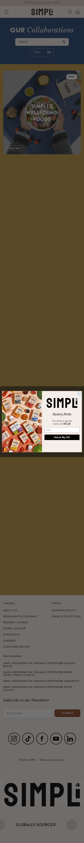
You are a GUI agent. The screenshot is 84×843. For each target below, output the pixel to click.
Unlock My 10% (62, 437)
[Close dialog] (79, 393)
